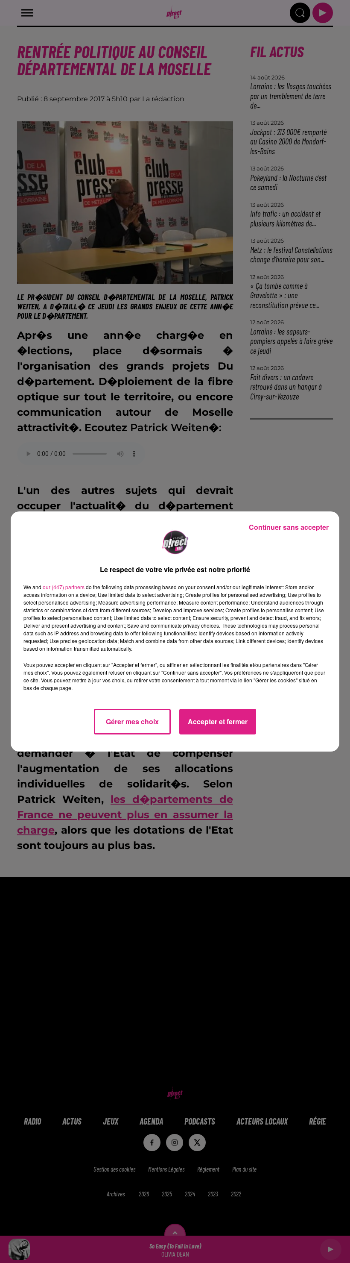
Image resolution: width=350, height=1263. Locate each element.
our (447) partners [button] (64, 586)
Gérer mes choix (132, 721)
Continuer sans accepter (289, 527)
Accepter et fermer (218, 721)
